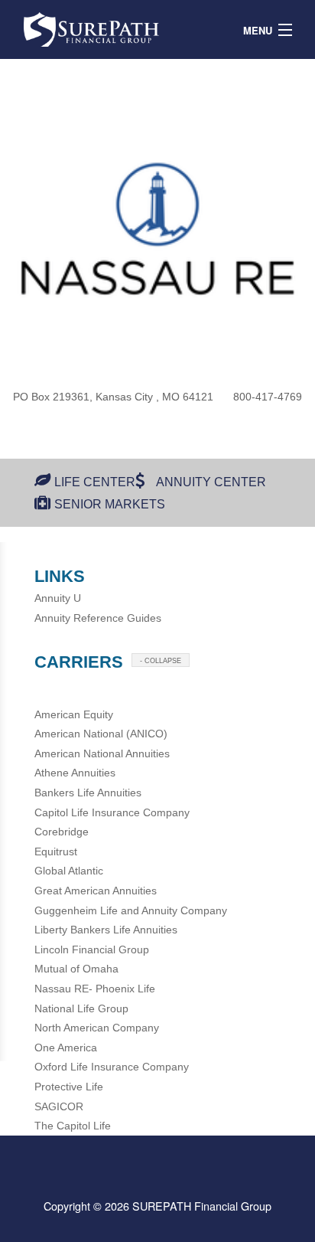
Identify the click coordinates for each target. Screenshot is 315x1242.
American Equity (73, 714)
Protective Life (68, 1086)
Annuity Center (211, 482)
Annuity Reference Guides (97, 618)
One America (65, 1047)
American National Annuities (102, 753)
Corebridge (61, 831)
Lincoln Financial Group (91, 949)
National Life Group (81, 1008)
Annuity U (57, 598)
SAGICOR (58, 1106)
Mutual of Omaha (76, 969)
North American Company (96, 1027)
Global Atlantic (68, 870)
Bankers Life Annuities (87, 792)
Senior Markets (109, 504)
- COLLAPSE (160, 661)
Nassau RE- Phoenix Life (94, 988)
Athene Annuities (74, 772)
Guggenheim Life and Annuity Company (130, 910)
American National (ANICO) (100, 733)
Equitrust (55, 851)
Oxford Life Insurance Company (111, 1067)
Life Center (94, 482)
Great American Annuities (95, 890)
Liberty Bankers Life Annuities (105, 929)
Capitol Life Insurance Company (112, 812)
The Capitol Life (72, 1125)
